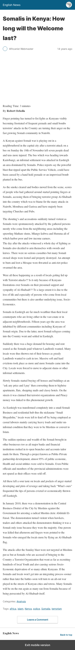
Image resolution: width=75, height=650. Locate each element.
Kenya (28, 608)
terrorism (57, 608)
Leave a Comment (37, 619)
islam (20, 608)
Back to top (66, 635)
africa (13, 608)
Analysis (21, 601)
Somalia (45, 608)
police (36, 608)
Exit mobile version (37, 645)
